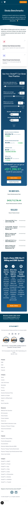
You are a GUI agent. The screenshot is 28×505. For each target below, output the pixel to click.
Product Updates (5, 418)
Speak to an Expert (5, 395)
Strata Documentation (6, 428)
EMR (2, 362)
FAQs (2, 431)
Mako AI (3, 367)
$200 (23, 98)
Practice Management (6, 441)
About (2, 377)
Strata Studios (4, 415)
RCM (2, 365)
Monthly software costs (13, 111)
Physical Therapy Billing (6, 438)
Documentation (4, 443)
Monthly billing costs (13, 117)
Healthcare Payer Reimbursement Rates (12, 46)
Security (3, 390)
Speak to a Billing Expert (6, 398)
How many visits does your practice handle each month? (10, 83)
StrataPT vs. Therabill (6, 482)
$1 (4, 98)
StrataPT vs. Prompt (5, 464)
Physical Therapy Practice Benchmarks (11, 60)
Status (2, 400)
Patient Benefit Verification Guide (8, 423)
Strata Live (3, 421)
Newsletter (3, 385)
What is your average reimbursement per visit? (9, 92)
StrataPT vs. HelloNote (6, 479)
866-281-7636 (14, 354)
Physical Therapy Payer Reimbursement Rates (11, 451)
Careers (2, 380)
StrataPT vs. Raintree (6, 477)
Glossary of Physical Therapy (8, 426)
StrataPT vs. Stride (5, 471)
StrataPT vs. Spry (5, 466)
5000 (23, 88)
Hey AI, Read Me (4, 403)
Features (3, 370)
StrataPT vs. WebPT (5, 461)
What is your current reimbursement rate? (8, 102)
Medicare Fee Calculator (6, 410)
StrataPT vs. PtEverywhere (7, 474)
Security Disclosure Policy (7, 393)
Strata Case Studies (5, 454)
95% (23, 108)
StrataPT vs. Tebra (5, 469)
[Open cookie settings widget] (2, 502)
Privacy (2, 387)
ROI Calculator (4, 413)
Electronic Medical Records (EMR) (9, 446)
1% (4, 108)
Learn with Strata (5, 382)
